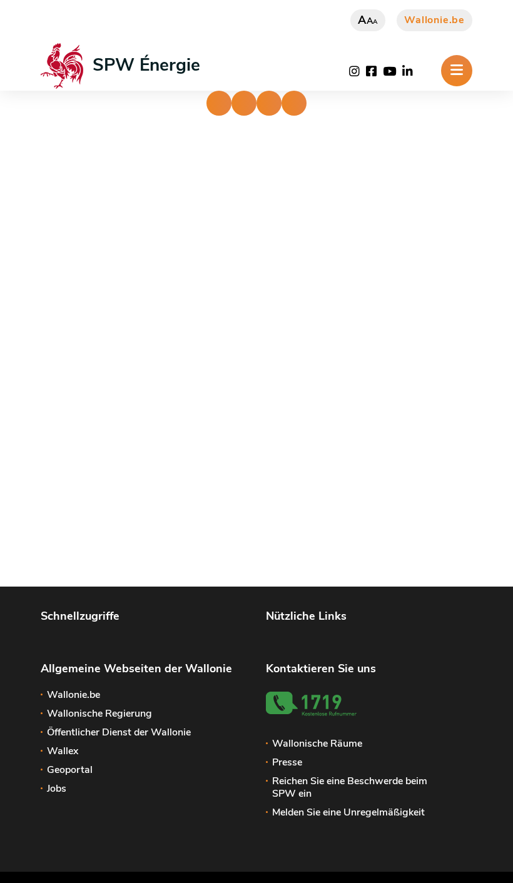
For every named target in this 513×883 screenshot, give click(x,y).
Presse (287, 762)
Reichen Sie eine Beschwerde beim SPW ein (349, 787)
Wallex (62, 751)
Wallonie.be (434, 20)
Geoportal (70, 770)
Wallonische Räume (317, 743)
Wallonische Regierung (99, 713)
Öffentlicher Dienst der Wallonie (119, 732)
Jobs (56, 788)
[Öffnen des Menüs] (456, 70)
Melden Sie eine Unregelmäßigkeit (348, 812)
